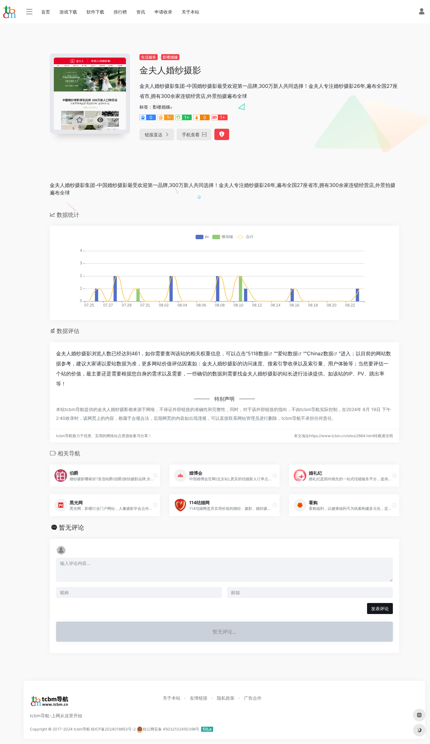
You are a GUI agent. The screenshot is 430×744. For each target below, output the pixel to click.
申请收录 (163, 11)
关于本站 (190, 11)
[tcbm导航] (49, 703)
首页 (45, 11)
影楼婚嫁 (170, 57)
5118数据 (258, 353)
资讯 (140, 11)
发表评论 (380, 608)
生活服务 (148, 57)
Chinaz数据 (320, 353)
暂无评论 (71, 527)
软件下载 (95, 11)
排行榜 (120, 11)
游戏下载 (68, 11)
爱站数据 (288, 353)
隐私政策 (226, 698)
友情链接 (198, 698)
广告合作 (253, 698)
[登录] (421, 12)
